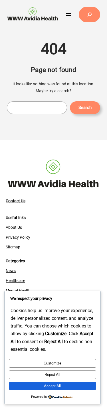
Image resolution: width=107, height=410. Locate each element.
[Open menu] (68, 14)
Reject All (52, 374)
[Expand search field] (89, 14)
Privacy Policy (18, 237)
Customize (52, 363)
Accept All (52, 386)
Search (85, 107)
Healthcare (15, 280)
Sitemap (13, 247)
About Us (14, 227)
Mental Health (18, 290)
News (11, 270)
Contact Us (15, 201)
